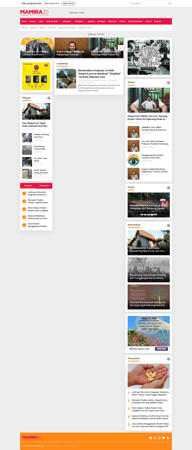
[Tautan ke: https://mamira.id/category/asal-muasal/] (168, 225)
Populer (28, 185)
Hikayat (104, 80)
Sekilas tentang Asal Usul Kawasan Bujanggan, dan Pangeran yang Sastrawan (41, 135)
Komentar (44, 185)
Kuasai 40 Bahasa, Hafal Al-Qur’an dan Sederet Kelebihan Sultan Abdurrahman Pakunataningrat (37, 217)
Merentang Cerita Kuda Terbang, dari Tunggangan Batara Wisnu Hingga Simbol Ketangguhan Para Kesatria (41, 147)
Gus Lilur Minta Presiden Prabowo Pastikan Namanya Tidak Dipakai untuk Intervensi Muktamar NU (156, 142)
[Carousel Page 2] (145, 214)
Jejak (80, 82)
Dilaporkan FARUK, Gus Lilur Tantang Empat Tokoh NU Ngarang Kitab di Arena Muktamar (106, 53)
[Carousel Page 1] (142, 214)
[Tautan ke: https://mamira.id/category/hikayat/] (49, 98)
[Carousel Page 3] (148, 214)
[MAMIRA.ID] (34, 12)
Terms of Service (54, 446)
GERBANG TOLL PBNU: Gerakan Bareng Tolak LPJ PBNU (154, 128)
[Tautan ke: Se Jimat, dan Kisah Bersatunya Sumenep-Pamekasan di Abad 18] (27, 161)
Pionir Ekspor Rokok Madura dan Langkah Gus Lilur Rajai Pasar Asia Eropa (38, 209)
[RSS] (168, 438)
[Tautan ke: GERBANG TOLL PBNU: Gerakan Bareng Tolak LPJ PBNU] (133, 131)
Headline (96, 80)
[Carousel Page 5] (155, 214)
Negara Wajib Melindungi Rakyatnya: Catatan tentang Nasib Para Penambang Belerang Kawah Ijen (70, 53)
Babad (90, 80)
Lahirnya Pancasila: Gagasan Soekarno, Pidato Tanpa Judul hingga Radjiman (37, 193)
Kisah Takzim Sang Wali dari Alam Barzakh (41, 171)
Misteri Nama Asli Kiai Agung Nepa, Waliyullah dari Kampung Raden (148, 207)
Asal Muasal (82, 80)
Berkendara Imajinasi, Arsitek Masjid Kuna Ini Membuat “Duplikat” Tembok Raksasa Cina (99, 74)
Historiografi (112, 80)
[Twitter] (155, 438)
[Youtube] (163, 438)
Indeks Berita (70, 446)
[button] (169, 3)
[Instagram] (159, 438)
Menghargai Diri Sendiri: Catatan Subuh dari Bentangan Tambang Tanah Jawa (37, 53)
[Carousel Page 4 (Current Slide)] (152, 214)
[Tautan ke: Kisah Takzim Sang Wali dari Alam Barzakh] (27, 173)
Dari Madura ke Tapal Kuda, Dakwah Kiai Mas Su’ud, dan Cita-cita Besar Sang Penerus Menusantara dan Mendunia (34, 124)
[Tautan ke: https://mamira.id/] (168, 83)
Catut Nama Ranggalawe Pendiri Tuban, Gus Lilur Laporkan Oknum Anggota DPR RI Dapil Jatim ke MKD (38, 225)
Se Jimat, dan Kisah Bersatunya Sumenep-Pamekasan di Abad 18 (40, 159)
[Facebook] (150, 438)
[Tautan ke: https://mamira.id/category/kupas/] (168, 187)
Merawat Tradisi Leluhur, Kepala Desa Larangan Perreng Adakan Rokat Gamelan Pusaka (39, 201)
